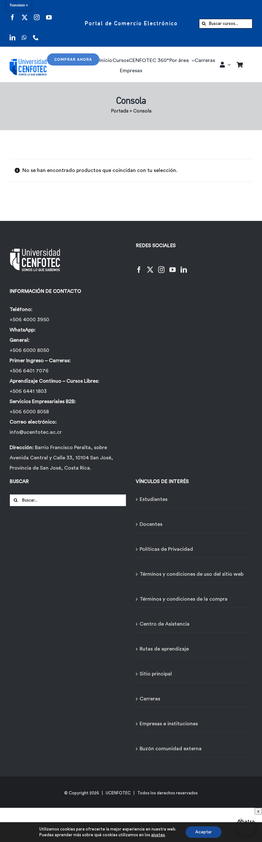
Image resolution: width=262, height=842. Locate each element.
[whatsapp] (24, 33)
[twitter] (24, 13)
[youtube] (49, 13)
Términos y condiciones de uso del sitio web (191, 574)
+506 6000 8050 (29, 350)
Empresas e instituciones (169, 723)
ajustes (158, 835)
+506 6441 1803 (28, 391)
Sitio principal (156, 673)
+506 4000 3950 (29, 319)
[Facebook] (139, 266)
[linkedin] (12, 33)
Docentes (151, 524)
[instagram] (37, 13)
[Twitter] (150, 266)
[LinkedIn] (184, 266)
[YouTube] (172, 266)
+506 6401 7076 (29, 370)
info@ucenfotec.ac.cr (36, 432)
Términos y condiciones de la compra (183, 599)
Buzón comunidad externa (171, 748)
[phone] (36, 33)
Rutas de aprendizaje (164, 648)
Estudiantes (153, 499)
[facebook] (12, 13)
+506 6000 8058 (29, 411)
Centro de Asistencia (164, 624)
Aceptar (203, 832)
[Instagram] (161, 266)
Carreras (150, 698)
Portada (119, 111)
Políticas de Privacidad (166, 549)
